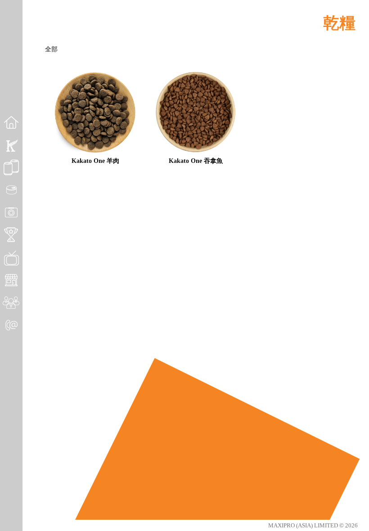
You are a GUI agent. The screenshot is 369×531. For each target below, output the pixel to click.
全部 (51, 49)
